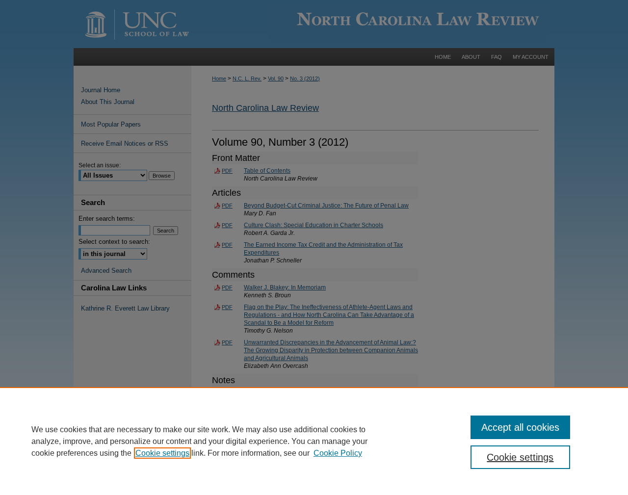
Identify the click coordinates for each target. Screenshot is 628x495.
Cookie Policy (338, 453)
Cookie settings (162, 453)
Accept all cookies (520, 427)
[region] (314, 441)
